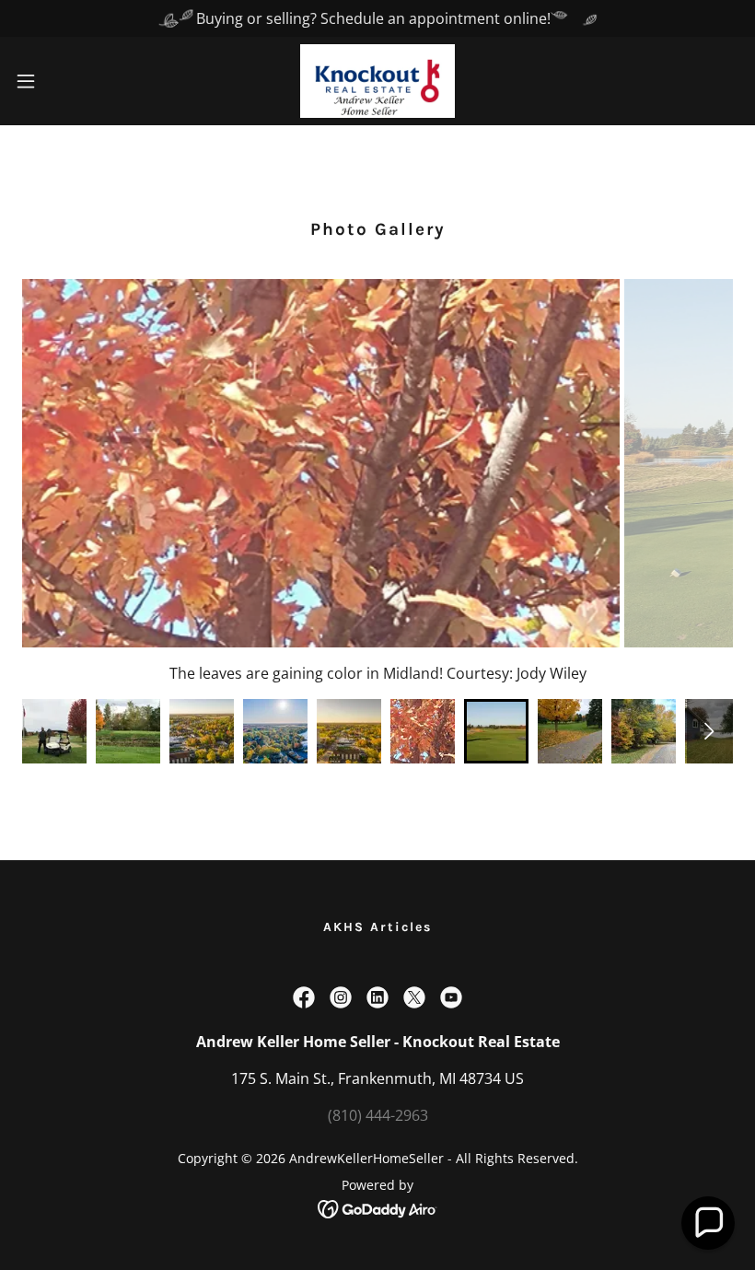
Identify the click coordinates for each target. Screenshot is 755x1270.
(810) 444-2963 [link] (378, 1115)
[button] (63, 81)
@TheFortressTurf (590, 673)
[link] (377, 81)
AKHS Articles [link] (377, 927)
